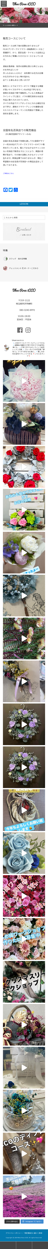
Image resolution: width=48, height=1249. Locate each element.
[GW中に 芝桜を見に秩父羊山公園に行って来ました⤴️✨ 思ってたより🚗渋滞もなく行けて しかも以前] (24, 1196)
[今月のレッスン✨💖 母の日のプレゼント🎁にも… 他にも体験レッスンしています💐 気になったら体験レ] (24, 681)
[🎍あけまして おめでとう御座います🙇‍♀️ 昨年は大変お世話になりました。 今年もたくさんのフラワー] (24, 810)
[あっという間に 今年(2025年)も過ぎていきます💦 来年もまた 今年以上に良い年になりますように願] (24, 896)
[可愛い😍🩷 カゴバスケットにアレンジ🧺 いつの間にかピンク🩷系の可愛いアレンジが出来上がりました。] (24, 1025)
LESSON (24, 204)
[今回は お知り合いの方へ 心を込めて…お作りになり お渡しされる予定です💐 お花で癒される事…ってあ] (24, 424)
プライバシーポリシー (14, 1233)
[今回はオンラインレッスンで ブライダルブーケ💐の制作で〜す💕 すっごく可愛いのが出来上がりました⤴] (24, 381)
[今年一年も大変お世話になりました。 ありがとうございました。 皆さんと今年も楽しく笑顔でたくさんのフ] (24, 853)
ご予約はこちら (8, 173)
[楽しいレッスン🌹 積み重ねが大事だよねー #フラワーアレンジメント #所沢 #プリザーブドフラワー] (24, 595)
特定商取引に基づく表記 (33, 1233)
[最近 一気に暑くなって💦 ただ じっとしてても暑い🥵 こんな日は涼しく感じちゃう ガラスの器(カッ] (24, 1110)
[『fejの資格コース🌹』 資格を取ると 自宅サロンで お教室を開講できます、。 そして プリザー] (24, 467)
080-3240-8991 (27, 310)
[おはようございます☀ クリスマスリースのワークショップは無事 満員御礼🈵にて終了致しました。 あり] (24, 939)
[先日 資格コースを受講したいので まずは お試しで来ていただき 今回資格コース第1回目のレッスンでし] (24, 510)
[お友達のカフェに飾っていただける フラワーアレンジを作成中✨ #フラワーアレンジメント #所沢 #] (24, 724)
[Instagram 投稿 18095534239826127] (24, 767)
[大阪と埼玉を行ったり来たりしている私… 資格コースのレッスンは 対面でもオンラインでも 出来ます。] (24, 552)
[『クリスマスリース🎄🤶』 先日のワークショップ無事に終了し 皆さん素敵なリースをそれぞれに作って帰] (24, 982)
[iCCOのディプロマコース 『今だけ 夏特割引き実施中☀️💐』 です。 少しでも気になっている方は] (24, 1067)
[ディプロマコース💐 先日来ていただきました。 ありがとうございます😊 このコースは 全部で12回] (24, 1153)
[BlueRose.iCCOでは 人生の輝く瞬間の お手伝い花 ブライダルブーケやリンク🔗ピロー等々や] (24, 638)
